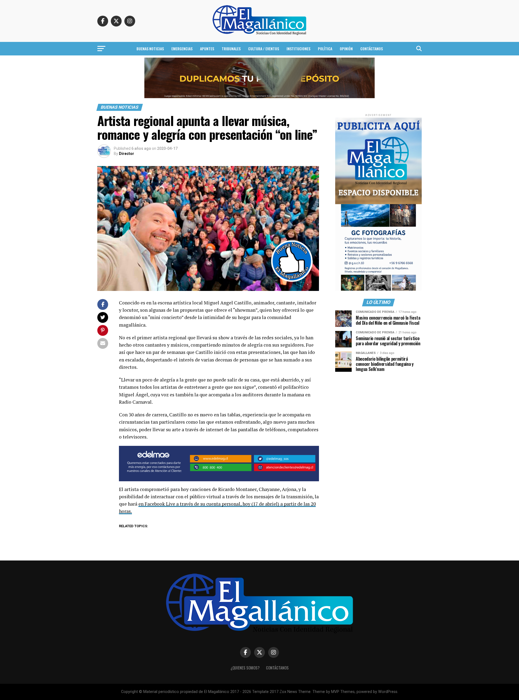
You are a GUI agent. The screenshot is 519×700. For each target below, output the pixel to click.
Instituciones (298, 48)
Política (325, 48)
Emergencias (181, 48)
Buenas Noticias (150, 48)
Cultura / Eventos (263, 48)
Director (126, 153)
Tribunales (231, 48)
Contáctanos (371, 48)
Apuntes (207, 48)
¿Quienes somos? (245, 668)
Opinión (346, 48)
